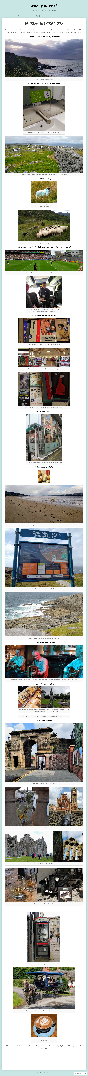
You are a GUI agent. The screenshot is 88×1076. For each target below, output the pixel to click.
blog (37, 16)
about (25, 16)
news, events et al (51, 16)
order (42, 16)
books (31, 16)
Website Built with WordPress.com (44, 1072)
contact (67, 16)
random (61, 16)
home (20, 16)
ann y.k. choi (44, 6)
